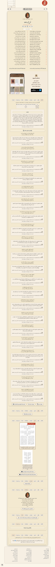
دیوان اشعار (28, 19)
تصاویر (35, 100)
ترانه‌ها (22, 100)
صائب (32, 19)
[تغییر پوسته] (2, 565)
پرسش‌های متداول (13, 550)
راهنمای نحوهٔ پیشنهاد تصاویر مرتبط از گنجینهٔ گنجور (28, 474)
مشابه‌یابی (45, 557)
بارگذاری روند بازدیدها (27, 528)
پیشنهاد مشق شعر (27, 483)
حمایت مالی (14, 553)
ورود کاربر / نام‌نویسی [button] (28, 9)
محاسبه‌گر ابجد (28, 555)
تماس (15, 559)
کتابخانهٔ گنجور (28, 553)
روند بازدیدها (18, 100)
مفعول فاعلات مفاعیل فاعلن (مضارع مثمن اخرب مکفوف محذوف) (26, 104)
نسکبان (29, 561)
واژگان (38, 100)
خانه (46, 549)
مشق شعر (31, 100)
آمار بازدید (15, 557)
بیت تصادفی (45, 550)
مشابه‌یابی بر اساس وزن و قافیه (28, 508)
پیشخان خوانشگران (27, 558)
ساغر (29, 551)
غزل (25, 105)
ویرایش (24, 126)
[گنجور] (45, 3)
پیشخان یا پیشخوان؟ (27, 559)
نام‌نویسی (30, 540)
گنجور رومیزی (28, 550)
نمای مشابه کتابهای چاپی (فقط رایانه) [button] (19, 404)
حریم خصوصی (14, 561)
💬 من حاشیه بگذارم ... (19, 537)
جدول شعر (45, 551)
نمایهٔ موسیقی (45, 554)
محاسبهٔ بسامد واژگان (28, 414)
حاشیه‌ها (13, 100)
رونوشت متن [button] (40, 404)
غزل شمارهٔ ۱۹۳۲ (27, 22)
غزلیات (24, 19)
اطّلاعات (42, 100)
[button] (46, 9)
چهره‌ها (15, 551)
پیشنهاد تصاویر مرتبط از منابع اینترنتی (28, 471)
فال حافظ (46, 553)
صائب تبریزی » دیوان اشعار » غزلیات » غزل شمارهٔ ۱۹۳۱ (27, 498)
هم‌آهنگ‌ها (26, 100)
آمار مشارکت (14, 555)
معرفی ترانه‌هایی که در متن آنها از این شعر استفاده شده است (28, 517)
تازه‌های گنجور (45, 558)
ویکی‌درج (26, 106)
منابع (15, 558)
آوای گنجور (28, 557)
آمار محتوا (14, 554)
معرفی (15, 549)
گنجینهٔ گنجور (28, 554)
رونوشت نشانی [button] (31, 404)
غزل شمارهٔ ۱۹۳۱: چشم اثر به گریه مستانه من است (17, 68)
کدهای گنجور (28, 549)
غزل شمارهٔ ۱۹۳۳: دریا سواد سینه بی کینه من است (38, 68)
